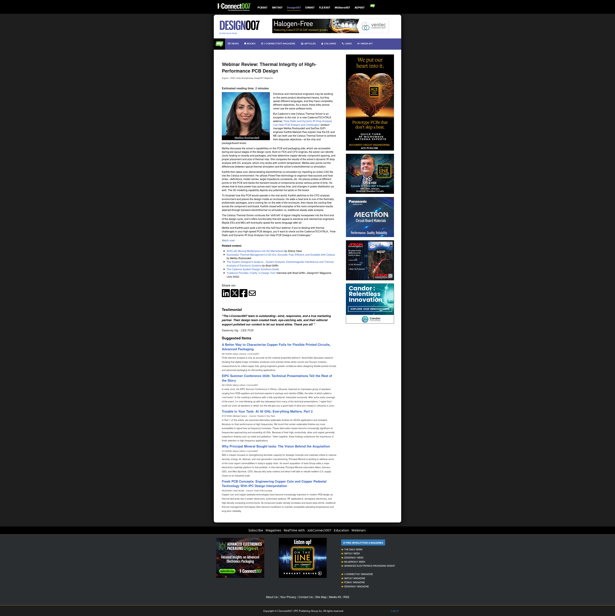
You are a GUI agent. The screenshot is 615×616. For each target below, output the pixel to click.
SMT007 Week (352, 553)
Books (251, 43)
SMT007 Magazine (354, 578)
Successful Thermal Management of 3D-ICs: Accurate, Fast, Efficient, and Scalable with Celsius (281, 254)
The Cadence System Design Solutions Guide (253, 269)
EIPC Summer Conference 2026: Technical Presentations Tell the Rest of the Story (277, 378)
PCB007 (262, 8)
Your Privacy (288, 597)
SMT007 (277, 8)
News (235, 43)
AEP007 (360, 8)
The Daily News (353, 549)
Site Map (321, 597)
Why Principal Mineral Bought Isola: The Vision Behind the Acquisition (276, 446)
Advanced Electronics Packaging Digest (369, 565)
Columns (330, 43)
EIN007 (310, 8)
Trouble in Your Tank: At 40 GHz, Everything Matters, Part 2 (267, 411)
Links (348, 43)
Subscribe (255, 530)
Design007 (294, 8)
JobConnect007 (319, 530)
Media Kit (335, 597)
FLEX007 (324, 8)
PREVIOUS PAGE (229, 33)
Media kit (367, 43)
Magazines (273, 530)
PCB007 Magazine (354, 582)
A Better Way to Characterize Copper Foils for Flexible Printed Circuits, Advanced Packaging (276, 346)
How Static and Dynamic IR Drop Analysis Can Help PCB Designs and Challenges (302, 123)
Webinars (358, 530)
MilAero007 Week (354, 561)
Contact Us (306, 597)
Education (341, 530)
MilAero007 (342, 8)
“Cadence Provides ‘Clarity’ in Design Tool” (251, 273)
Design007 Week (354, 557)
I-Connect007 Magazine (279, 43)
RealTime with (294, 530)
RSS (346, 597)
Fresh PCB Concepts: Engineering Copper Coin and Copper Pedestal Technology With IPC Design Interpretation (274, 483)
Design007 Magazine (356, 586)
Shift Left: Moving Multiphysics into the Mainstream (255, 251)
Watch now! (228, 240)
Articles (310, 43)
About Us (272, 597)
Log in (395, 610)
